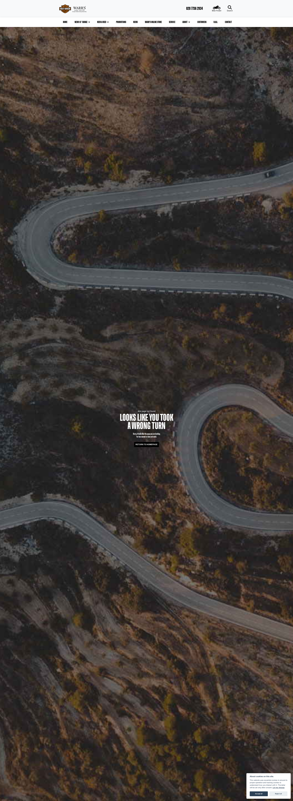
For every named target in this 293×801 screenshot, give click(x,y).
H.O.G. (216, 22)
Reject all (278, 794)
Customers (201, 22)
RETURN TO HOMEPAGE (146, 444)
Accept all (258, 794)
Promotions (121, 22)
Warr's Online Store (153, 22)
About (184, 22)
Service (172, 22)
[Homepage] (79, 9)
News (135, 22)
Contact (228, 22)
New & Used (101, 22)
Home (65, 22)
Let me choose (279, 788)
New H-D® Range (81, 22)
